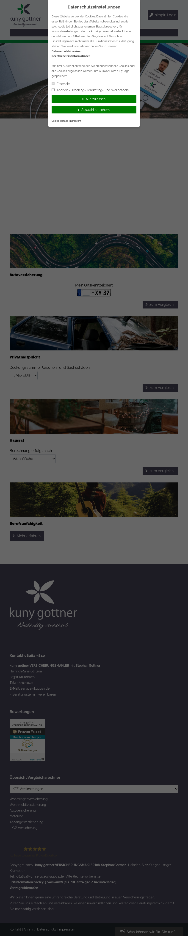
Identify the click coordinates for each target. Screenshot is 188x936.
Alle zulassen (95, 99)
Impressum (75, 121)
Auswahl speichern (95, 110)
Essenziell (64, 84)
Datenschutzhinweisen (66, 51)
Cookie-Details (60, 121)
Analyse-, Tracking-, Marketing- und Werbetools (92, 90)
